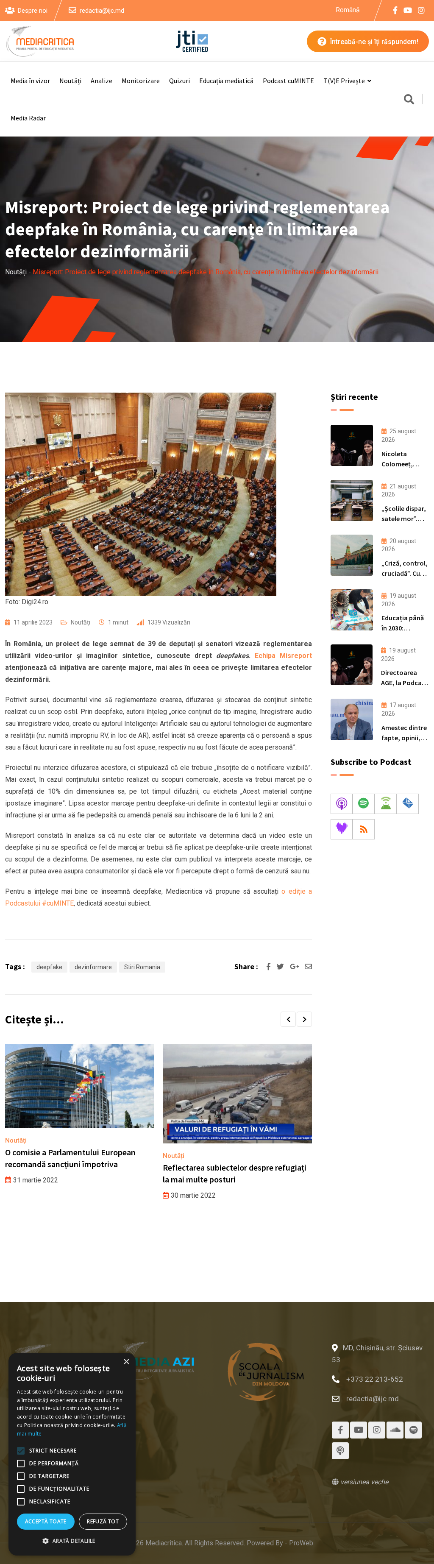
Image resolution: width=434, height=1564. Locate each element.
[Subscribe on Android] (386, 804)
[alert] (72, 1454)
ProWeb (301, 1543)
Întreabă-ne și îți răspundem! (373, 42)
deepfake (49, 967)
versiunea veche (363, 1482)
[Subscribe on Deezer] (342, 829)
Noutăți (70, 80)
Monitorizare (141, 80)
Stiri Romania (142, 967)
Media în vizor (30, 80)
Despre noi (32, 10)
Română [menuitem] (348, 10)
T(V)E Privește (344, 80)
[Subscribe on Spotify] (364, 804)
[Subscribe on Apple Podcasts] (342, 804)
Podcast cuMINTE (288, 80)
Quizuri (179, 80)
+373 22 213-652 (374, 1379)
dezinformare (93, 967)
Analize (101, 80)
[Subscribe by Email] (408, 804)
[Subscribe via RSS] (364, 829)
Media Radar (28, 118)
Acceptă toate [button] (46, 1521)
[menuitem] (347, 10)
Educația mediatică (226, 80)
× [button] (126, 1362)
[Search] (409, 100)
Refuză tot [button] (103, 1521)
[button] (288, 1019)
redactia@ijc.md (102, 10)
